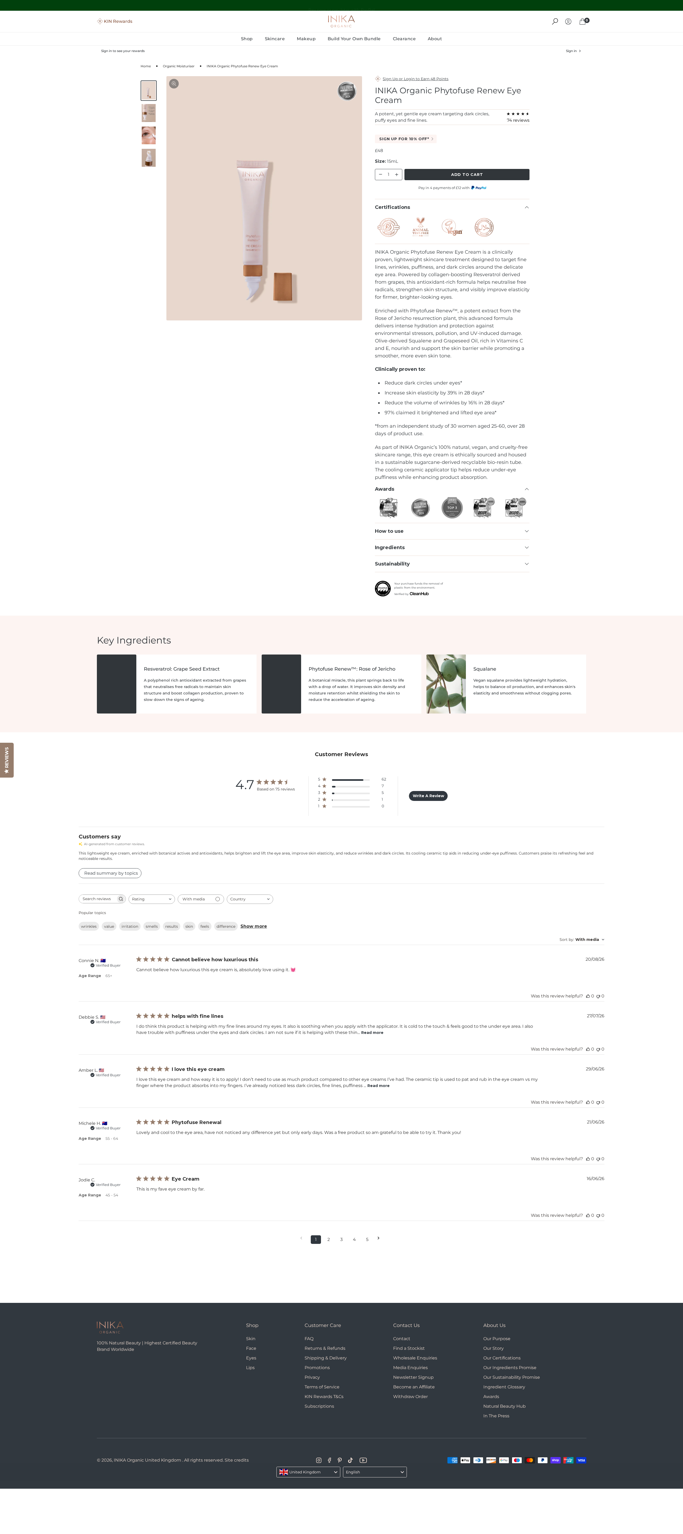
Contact (401, 1338)
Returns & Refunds (325, 1348)
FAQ (309, 1338)
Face (251, 1348)
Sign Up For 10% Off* (404, 138)
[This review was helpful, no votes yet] (588, 996)
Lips (250, 1367)
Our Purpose (496, 1338)
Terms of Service (322, 1386)
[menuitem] (247, 38)
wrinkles (89, 926)
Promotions (317, 1367)
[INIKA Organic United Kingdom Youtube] (363, 1460)
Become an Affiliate (414, 1386)
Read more (372, 1032)
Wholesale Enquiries (415, 1358)
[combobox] (152, 899)
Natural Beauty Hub (504, 1406)
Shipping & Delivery (326, 1358)
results (171, 926)
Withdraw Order (410, 1396)
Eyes (251, 1358)
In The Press (496, 1415)
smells (152, 926)
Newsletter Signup (413, 1377)
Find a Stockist (409, 1348)
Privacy (312, 1377)
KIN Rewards (118, 21)
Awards (491, 1396)
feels (204, 926)
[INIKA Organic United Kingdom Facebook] (329, 1460)
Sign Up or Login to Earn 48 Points (415, 78)
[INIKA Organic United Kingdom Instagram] (319, 1460)
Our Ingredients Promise (509, 1367)
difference (226, 926)
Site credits (237, 1460)
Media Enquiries (410, 1367)
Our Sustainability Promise (511, 1377)
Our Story (493, 1348)
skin (189, 926)
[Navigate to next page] (380, 1238)
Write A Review (428, 795)
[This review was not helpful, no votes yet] (598, 996)
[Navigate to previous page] (303, 1238)
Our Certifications (502, 1358)
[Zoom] (174, 83)
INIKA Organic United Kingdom (147, 1460)
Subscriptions (319, 1406)
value (109, 926)
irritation (130, 926)
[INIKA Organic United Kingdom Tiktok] (350, 1460)
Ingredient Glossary (504, 1386)
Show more (253, 926)
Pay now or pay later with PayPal (341, 5)
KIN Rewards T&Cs (324, 1396)
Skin (250, 1338)
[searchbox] (97, 899)
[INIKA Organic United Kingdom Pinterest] (340, 1460)
